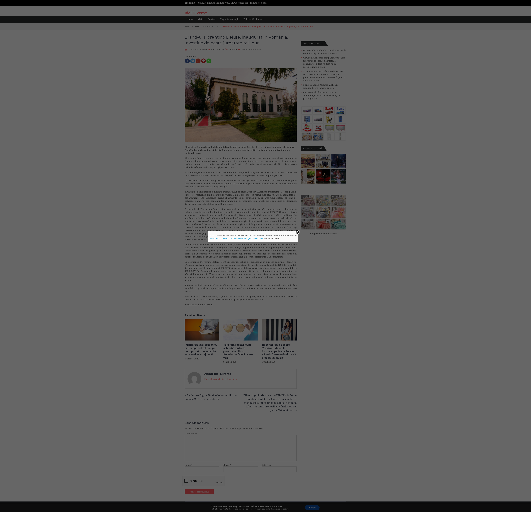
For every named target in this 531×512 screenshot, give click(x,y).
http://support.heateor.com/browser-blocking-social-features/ (236, 238)
